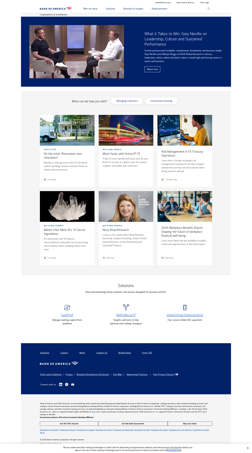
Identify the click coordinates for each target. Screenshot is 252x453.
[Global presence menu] (168, 8)
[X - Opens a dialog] (66, 384)
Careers (64, 352)
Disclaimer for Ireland (159, 430)
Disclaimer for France (103, 430)
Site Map (117, 374)
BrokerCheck (124, 352)
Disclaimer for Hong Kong (123, 430)
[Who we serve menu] (99, 8)
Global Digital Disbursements (185, 315)
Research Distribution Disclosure (93, 374)
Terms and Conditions (51, 374)
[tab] (128, 102)
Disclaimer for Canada (85, 430)
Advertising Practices (137, 374)
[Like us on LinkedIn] (60, 384)
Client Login (204, 3)
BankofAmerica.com (163, 3)
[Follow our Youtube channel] (72, 384)
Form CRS (147, 352)
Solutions (44, 352)
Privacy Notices (174, 450)
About (82, 352)
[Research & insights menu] (144, 8)
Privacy (69, 374)
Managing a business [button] (127, 100)
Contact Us (101, 352)
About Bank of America (185, 3)
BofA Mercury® (126, 315)
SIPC (94, 412)
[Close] (248, 448)
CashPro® (67, 315)
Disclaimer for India (142, 430)
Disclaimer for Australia (49, 430)
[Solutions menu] (116, 8)
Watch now (152, 69)
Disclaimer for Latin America (180, 430)
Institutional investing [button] (161, 100)
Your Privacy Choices (163, 374)
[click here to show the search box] (209, 9)
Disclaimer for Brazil (67, 430)
